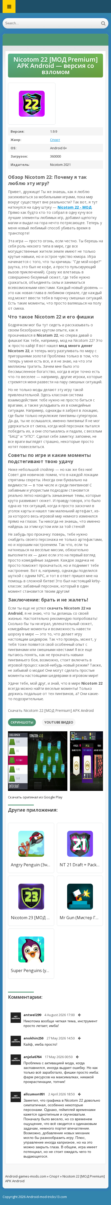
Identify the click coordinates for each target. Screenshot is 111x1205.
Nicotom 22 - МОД (75, 207)
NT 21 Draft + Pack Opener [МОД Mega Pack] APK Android (80, 865)
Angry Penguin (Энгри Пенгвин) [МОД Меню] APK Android (31, 865)
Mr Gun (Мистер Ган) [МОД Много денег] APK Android (80, 917)
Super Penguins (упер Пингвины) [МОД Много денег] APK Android (31, 970)
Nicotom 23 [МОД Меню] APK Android (31, 917)
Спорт (55, 139)
